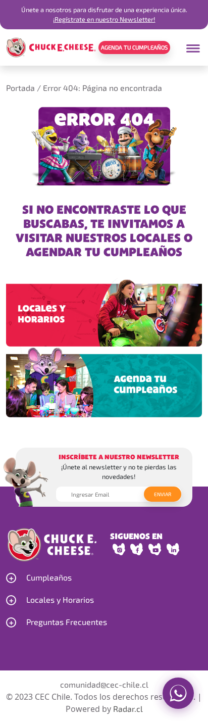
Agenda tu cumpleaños (134, 47)
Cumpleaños (49, 577)
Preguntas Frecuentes (66, 621)
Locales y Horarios (60, 599)
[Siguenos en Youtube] (155, 549)
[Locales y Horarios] (104, 310)
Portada (20, 87)
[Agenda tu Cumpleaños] (104, 380)
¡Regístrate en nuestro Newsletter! (104, 19)
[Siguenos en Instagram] (119, 549)
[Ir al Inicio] (51, 46)
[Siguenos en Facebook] (136, 549)
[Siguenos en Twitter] (173, 549)
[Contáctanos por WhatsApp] (178, 693)
